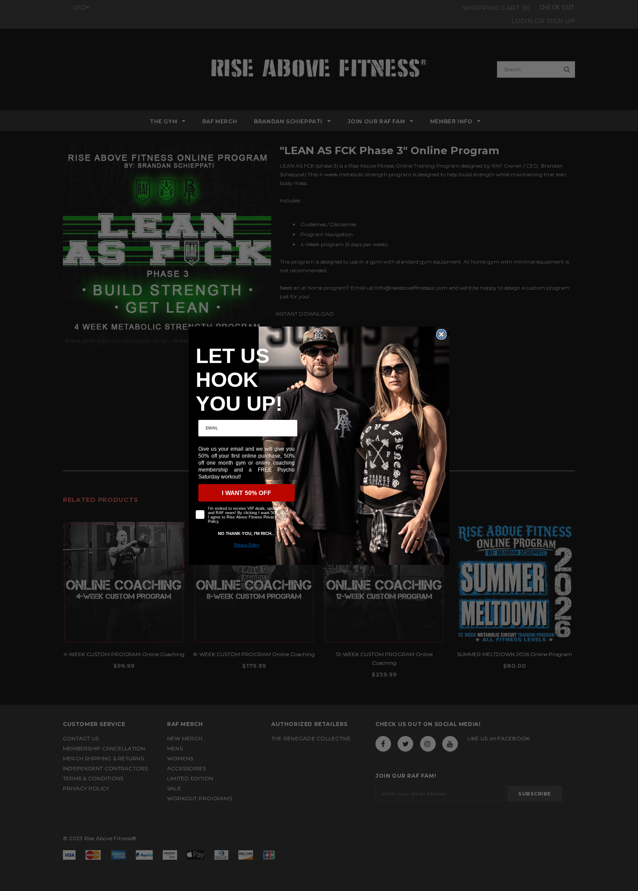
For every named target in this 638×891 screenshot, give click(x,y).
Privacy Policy (247, 545)
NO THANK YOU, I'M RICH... (246, 533)
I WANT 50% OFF (246, 492)
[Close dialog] (441, 334)
